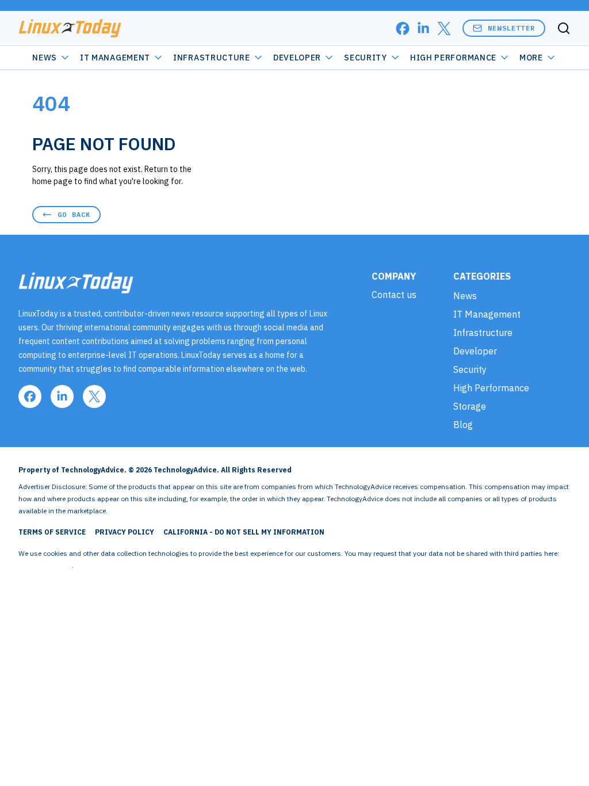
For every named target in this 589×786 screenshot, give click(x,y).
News (44, 57)
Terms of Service (52, 532)
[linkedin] (423, 28)
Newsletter (511, 28)
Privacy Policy (124, 532)
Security (365, 57)
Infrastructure (211, 57)
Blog (463, 424)
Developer (297, 57)
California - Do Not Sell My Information (243, 532)
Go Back (74, 214)
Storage (469, 406)
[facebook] (403, 28)
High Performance (453, 57)
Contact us (394, 294)
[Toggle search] (564, 28)
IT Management (115, 57)
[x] (444, 28)
